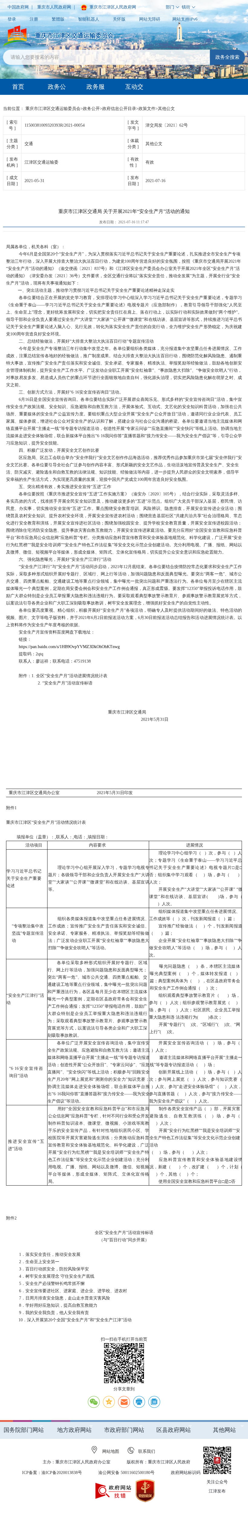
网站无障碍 (149, 19)
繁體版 (58, 19)
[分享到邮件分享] (124, 1402)
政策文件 (147, 108)
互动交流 (134, 89)
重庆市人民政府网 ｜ (57, 7)
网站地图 (110, 1451)
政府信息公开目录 (119, 108)
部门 (170, 7)
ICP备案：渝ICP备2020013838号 (52, 1472)
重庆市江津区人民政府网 (112, 7)
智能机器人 (88, 19)
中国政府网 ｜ (21, 7)
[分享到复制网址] (154, 1402)
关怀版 (119, 19)
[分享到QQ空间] (109, 1402)
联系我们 (146, 1451)
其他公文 (166, 108)
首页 (18, 86)
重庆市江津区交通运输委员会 (52, 108)
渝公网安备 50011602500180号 (126, 1472)
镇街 (186, 7)
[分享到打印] (139, 1402)
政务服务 (95, 89)
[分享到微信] (94, 1402)
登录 (12, 19)
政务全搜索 (227, 57)
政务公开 (57, 89)
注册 (34, 19)
